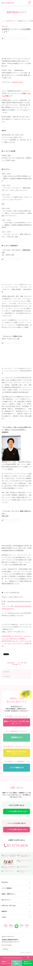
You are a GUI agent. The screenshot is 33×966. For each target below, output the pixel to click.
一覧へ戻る (23, 662)
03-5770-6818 (17, 845)
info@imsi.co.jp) (13, 613)
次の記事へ (15, 664)
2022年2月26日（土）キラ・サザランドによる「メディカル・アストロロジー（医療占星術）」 (16, 643)
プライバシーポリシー (26, 952)
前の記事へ (11, 662)
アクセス (5, 949)
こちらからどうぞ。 (17, 82)
